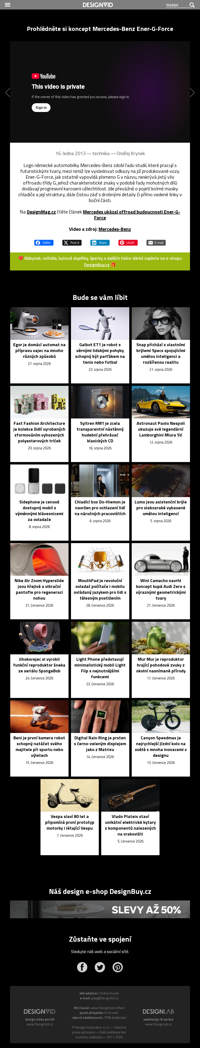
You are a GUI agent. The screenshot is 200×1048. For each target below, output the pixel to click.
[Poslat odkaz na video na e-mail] (156, 240)
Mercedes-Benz (115, 229)
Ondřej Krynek (131, 153)
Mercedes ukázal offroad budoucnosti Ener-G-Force (131, 214)
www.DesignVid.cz (40, 1024)
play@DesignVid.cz (105, 998)
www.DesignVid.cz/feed (107, 1007)
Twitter (100, 967)
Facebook (82, 967)
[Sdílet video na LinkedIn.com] (100, 240)
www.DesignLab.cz (158, 1024)
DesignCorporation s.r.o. (92, 1027)
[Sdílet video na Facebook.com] (44, 240)
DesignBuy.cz (97, 264)
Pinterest (117, 967)
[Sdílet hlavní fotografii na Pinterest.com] (128, 240)
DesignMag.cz (41, 211)
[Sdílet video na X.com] (72, 240)
